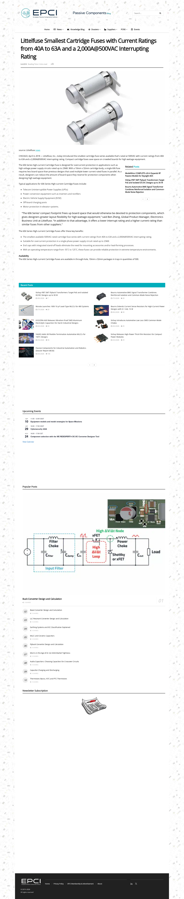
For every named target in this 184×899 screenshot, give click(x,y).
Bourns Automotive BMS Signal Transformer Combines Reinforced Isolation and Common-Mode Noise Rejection (144, 189)
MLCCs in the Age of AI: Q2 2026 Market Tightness (50, 653)
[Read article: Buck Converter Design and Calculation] (94, 544)
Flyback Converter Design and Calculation (46, 644)
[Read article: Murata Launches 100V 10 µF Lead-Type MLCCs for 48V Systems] (26, 310)
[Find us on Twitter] (136, 883)
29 (48, 309)
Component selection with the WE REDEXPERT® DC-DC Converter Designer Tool (65, 436)
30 (123, 312)
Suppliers (111, 29)
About (100, 884)
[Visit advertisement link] (92, 796)
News (59, 29)
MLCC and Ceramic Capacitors (42, 636)
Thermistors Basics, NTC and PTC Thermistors (48, 678)
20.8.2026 (40, 354)
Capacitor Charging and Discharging (44, 670)
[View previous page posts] (143, 199)
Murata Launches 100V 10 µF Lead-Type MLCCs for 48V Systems (62, 306)
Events (137, 29)
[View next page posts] (147, 199)
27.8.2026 (115, 298)
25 (123, 326)
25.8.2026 (40, 340)
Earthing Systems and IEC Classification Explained (50, 627)
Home (47, 29)
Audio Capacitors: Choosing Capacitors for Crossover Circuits (54, 661)
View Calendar (28, 441)
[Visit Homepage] (92, 13)
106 (48, 354)
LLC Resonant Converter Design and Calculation (49, 618)
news (37, 150)
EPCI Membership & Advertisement (80, 884)
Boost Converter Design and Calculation (46, 610)
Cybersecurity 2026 (39, 429)
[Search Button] (160, 13)
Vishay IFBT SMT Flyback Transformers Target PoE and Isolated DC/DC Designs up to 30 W (144, 181)
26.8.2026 (115, 312)
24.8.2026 (115, 340)
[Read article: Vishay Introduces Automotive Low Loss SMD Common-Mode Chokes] (101, 324)
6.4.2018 (24, 64)
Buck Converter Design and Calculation (42, 598)
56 (48, 340)
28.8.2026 (40, 298)
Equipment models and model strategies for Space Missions (56, 421)
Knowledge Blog (77, 29)
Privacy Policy (59, 884)
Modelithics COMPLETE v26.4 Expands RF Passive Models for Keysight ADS (143, 174)
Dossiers (95, 29)
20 (123, 298)
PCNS (123, 29)
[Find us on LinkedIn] (131, 883)
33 (48, 326)
